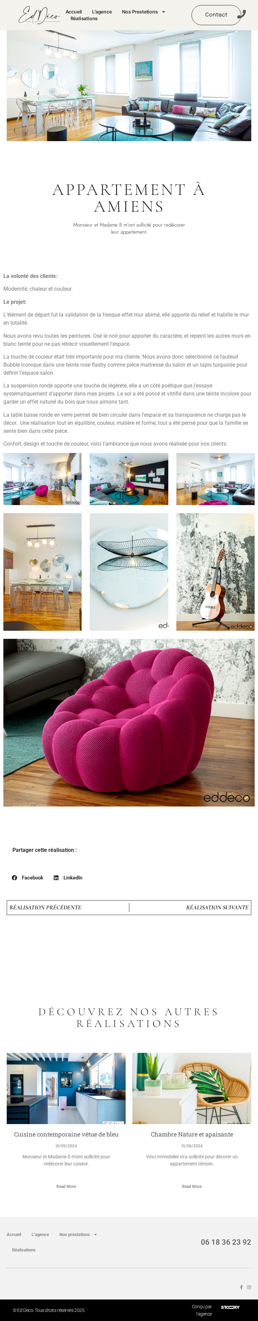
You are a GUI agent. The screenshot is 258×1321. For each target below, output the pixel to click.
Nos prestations (140, 11)
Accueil (74, 11)
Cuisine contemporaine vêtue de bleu (66, 1134)
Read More (66, 1186)
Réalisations (84, 18)
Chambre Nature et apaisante (192, 1134)
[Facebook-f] (241, 1287)
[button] (27, 878)
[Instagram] (249, 1287)
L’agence (102, 11)
